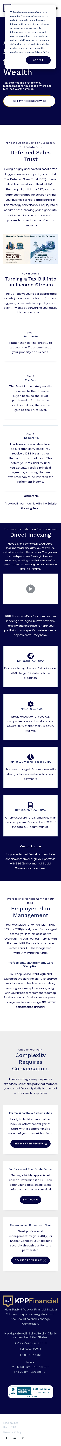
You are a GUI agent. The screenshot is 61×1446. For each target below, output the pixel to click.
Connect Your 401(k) (30, 1260)
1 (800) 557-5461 (30, 1355)
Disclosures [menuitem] (11, 1422)
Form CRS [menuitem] (10, 1427)
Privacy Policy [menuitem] (12, 1432)
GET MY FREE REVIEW (27, 101)
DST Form (30, 1199)
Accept (38, 60)
